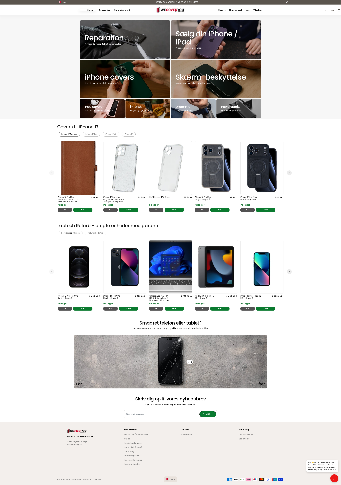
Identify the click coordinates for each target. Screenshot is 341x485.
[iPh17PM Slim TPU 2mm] (170, 168)
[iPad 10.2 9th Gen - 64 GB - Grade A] (216, 267)
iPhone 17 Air (110, 134)
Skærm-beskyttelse (239, 10)
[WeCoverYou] (170, 10)
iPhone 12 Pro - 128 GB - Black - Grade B (69, 297)
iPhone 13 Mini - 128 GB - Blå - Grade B (251, 297)
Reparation (105, 10)
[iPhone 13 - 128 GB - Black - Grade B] (124, 267)
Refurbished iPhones (70, 233)
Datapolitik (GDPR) (133, 447)
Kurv (83, 210)
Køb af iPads (245, 439)
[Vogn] (339, 10)
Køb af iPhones (246, 434)
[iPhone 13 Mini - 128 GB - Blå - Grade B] (262, 267)
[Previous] (51, 172)
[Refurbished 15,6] (170, 267)
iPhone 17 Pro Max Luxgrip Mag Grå (203, 198)
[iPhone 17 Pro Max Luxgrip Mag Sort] (262, 168)
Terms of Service (132, 464)
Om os (127, 439)
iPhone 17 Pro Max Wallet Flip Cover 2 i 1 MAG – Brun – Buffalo (68, 199)
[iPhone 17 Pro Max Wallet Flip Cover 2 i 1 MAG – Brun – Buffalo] (79, 168)
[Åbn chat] (334, 478)
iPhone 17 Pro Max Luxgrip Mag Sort (248, 198)
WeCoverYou (79, 479)
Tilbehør (257, 10)
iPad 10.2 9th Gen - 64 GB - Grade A (205, 297)
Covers (221, 10)
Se (65, 210)
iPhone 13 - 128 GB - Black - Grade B (112, 297)
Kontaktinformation (133, 460)
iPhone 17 (129, 134)
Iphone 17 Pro (91, 134)
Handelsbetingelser (133, 443)
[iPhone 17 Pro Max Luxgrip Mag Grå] (216, 168)
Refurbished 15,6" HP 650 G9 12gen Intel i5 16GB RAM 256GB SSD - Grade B (159, 298)
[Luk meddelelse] (287, 2)
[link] (84, 431)
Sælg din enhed (122, 10)
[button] (87, 10)
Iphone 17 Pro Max (69, 134)
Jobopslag (129, 451)
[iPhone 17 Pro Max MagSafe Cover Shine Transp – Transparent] (124, 168)
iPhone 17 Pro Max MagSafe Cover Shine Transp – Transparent (113, 199)
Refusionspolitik (131, 456)
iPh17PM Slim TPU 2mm (159, 197)
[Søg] (326, 10)
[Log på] (333, 10)
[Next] (289, 172)
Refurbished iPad (95, 233)
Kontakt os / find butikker (136, 434)
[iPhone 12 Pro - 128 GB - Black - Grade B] (79, 267)
